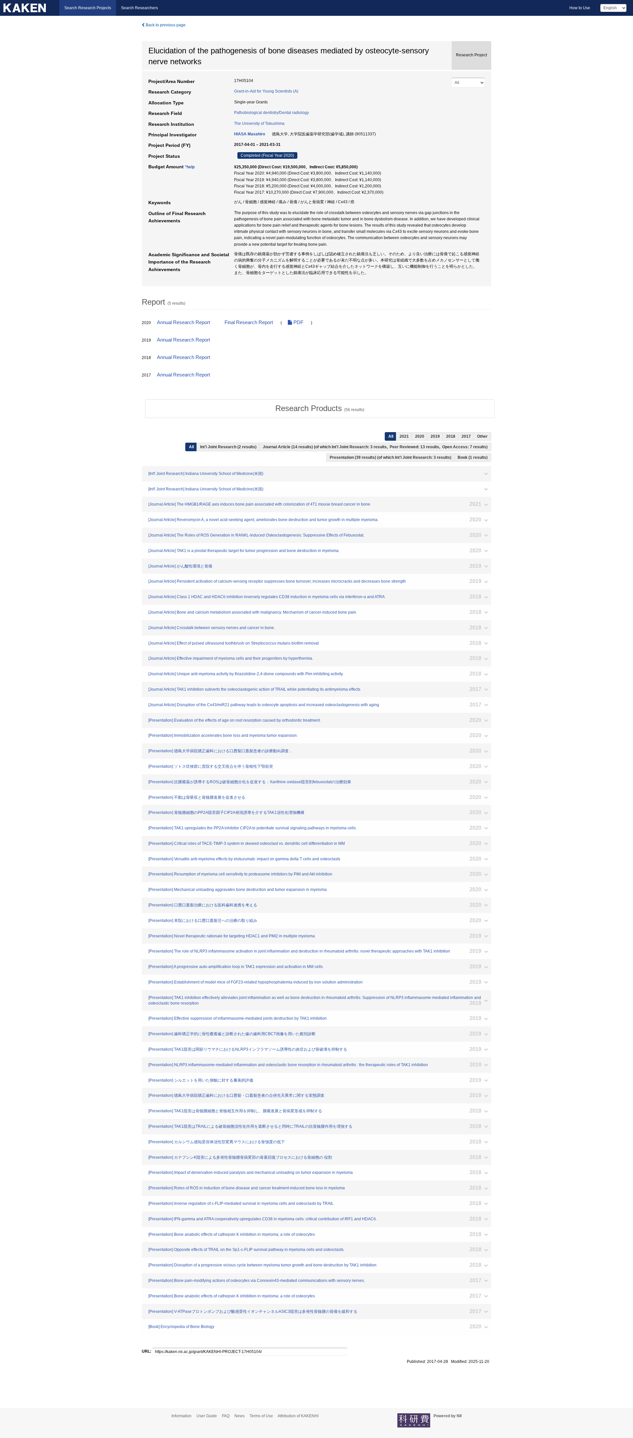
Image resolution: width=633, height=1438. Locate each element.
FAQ (225, 1416)
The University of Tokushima (259, 123)
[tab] (320, 408)
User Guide (206, 1416)
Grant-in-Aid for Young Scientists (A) (266, 91)
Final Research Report (249, 322)
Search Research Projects (87, 8)
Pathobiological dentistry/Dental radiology (271, 112)
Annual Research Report (183, 322)
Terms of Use (261, 1416)
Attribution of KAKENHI (298, 1416)
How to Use (579, 8)
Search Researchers (139, 8)
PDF (297, 322)
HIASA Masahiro (249, 134)
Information (181, 1416)
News (239, 1416)
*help (190, 167)
